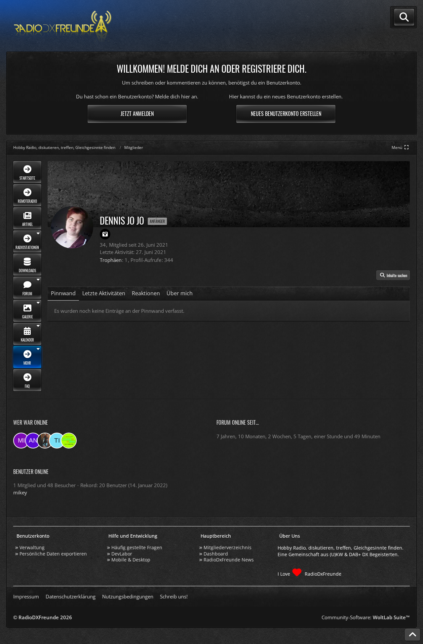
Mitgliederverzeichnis (227, 547)
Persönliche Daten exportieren (53, 554)
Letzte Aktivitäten (103, 293)
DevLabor (121, 554)
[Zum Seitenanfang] (412, 635)
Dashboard (216, 554)
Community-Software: (366, 617)
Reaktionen (146, 293)
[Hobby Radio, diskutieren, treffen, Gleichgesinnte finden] (62, 26)
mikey (20, 492)
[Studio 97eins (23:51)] (69, 440)
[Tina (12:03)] (57, 440)
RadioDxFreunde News (229, 559)
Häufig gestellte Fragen (136, 547)
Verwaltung (32, 547)
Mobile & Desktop (130, 559)
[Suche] (404, 17)
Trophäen (111, 260)
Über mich (180, 293)
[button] (393, 275)
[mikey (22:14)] (21, 440)
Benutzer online (31, 472)
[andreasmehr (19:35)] (33, 440)
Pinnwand (63, 293)
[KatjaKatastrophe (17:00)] (45, 440)
